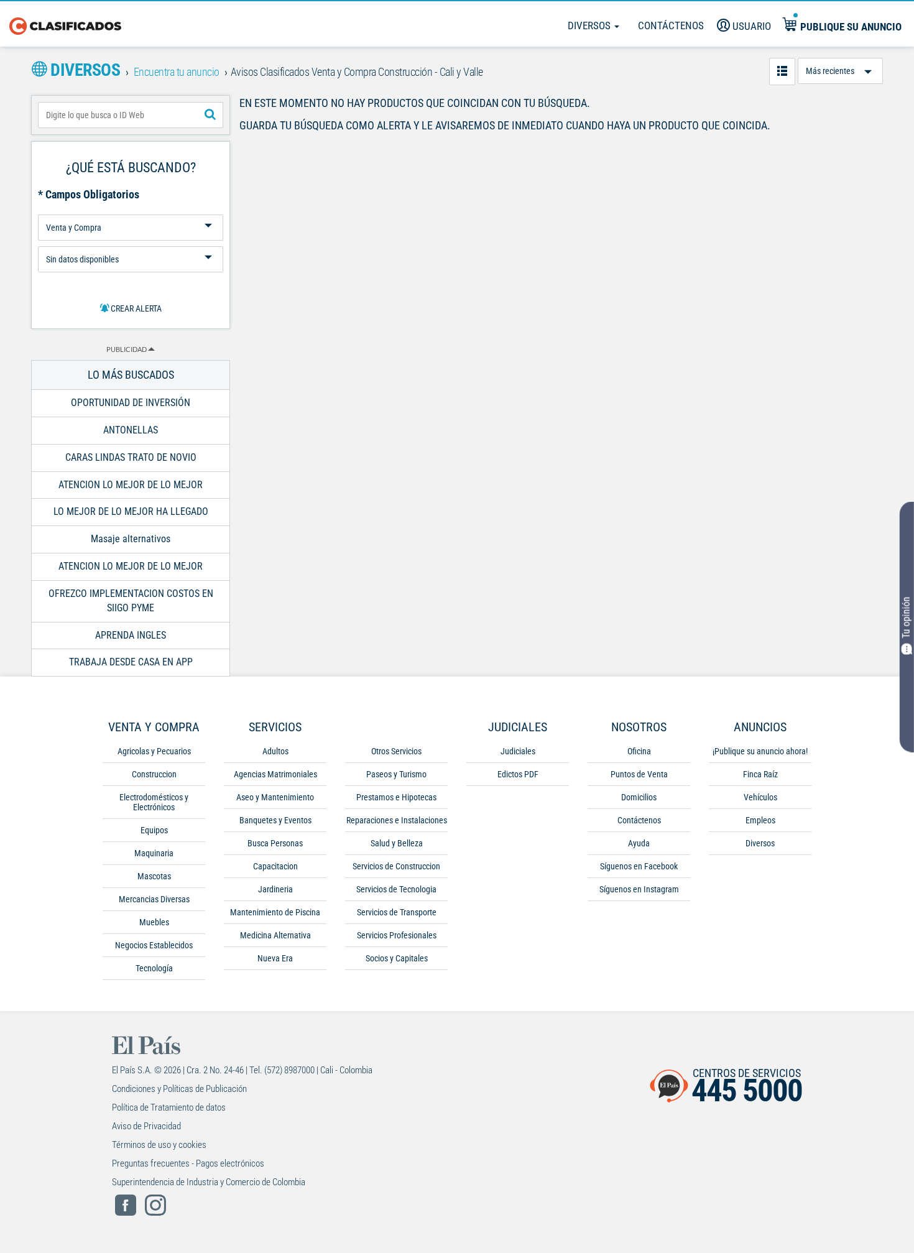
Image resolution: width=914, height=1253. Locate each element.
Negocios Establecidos (154, 945)
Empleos (760, 820)
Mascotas (154, 876)
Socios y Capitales (397, 958)
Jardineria (275, 889)
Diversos (590, 25)
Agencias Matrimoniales (275, 774)
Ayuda (639, 843)
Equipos (154, 830)
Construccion (154, 774)
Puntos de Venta (639, 774)
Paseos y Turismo (396, 774)
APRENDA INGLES (130, 635)
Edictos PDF (517, 774)
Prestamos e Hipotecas (396, 797)
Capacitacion (275, 866)
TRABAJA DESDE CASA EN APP (131, 662)
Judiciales (518, 751)
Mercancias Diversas (154, 899)
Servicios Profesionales (396, 935)
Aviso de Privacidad (146, 1126)
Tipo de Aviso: (130, 241)
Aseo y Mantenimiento (275, 797)
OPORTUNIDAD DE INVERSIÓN (130, 403)
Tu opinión (906, 617)
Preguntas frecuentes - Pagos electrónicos (188, 1163)
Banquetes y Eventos (275, 820)
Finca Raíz (760, 774)
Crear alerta (135, 308)
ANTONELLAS (130, 430)
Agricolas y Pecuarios (154, 751)
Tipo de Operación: (130, 209)
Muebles (154, 922)
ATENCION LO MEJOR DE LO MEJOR (130, 485)
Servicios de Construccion (396, 866)
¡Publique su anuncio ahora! (760, 751)
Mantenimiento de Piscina (275, 912)
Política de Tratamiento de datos (169, 1107)
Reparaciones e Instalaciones (396, 820)
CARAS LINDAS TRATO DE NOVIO (130, 457)
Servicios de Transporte (396, 912)
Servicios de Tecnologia (396, 889)
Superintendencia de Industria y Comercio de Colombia (208, 1182)
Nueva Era (275, 958)
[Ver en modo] (782, 71)
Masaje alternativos (130, 539)
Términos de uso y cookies (159, 1144)
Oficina (639, 751)
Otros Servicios (396, 751)
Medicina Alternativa (275, 935)
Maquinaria (153, 853)
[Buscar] (210, 115)
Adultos (275, 751)
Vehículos (760, 797)
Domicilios (639, 797)
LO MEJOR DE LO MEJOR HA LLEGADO (130, 511)
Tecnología (154, 968)
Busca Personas (275, 843)
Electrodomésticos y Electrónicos (153, 802)
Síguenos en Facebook (639, 866)
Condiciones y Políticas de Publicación (179, 1088)
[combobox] (130, 115)
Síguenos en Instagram (639, 889)
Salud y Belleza (397, 843)
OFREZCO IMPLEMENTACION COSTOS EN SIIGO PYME (130, 601)
